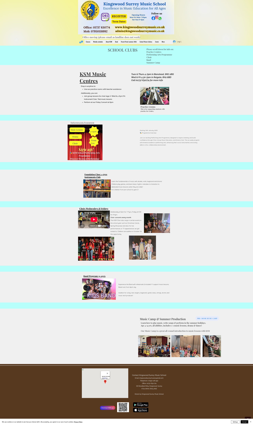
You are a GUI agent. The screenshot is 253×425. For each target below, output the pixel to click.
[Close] (250, 421)
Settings (235, 422)
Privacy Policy (78, 422)
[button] (81, 42)
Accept (244, 422)
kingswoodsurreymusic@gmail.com (151, 378)
